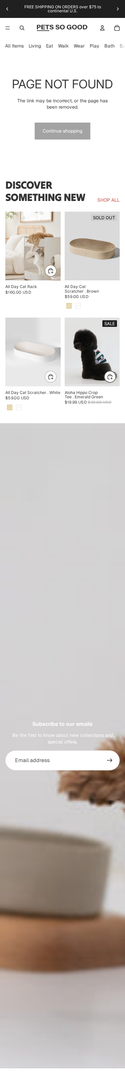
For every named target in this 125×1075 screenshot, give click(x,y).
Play (94, 46)
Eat (49, 46)
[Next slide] (117, 9)
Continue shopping (62, 131)
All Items (14, 46)
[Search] (22, 28)
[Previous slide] (7, 9)
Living (35, 46)
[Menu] (7, 28)
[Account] (102, 28)
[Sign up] (110, 760)
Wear (79, 46)
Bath (109, 46)
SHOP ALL (108, 200)
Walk (63, 46)
